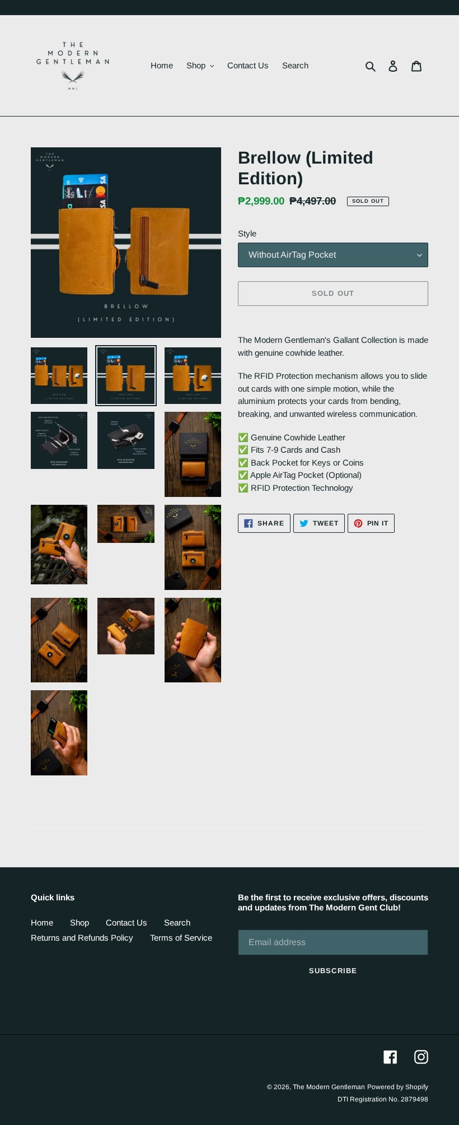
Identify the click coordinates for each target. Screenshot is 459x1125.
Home (42, 922)
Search (177, 922)
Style (247, 233)
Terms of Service (181, 937)
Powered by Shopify (397, 1087)
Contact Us (126, 922)
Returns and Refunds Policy (82, 937)
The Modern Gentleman (329, 1087)
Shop (79, 922)
